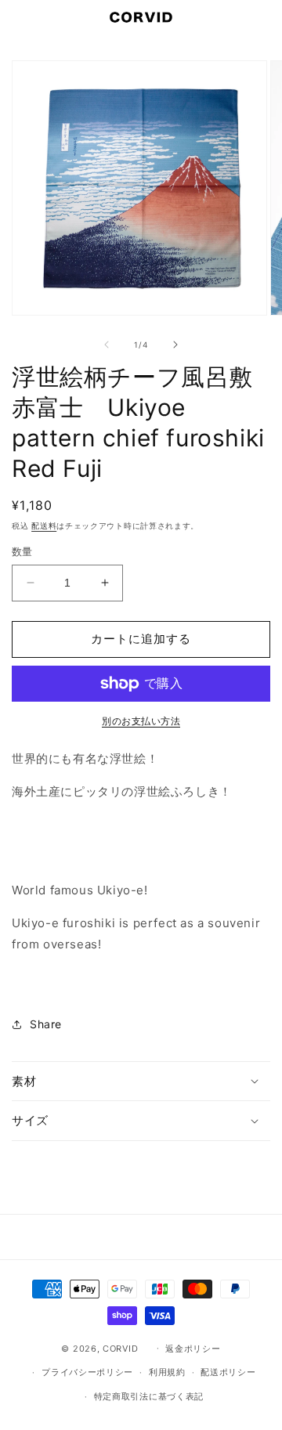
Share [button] (46, 1024)
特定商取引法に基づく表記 (149, 1396)
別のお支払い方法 (141, 721)
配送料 (43, 525)
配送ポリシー (228, 1372)
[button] (19, 17)
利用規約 (167, 1372)
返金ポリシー (192, 1348)
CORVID (120, 1347)
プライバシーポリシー (87, 1372)
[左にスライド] (106, 344)
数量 (22, 551)
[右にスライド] (175, 344)
